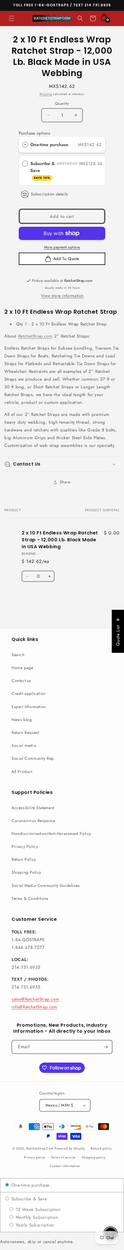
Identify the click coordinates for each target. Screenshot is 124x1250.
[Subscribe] (105, 1047)
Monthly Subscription (36, 1217)
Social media (24, 745)
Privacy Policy (25, 846)
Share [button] (65, 482)
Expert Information (29, 707)
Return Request (25, 732)
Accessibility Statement (33, 808)
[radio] (25, 144)
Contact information (65, 1166)
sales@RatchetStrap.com (35, 999)
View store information (62, 296)
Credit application (29, 693)
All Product (22, 771)
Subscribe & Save (42, 170)
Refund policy (101, 1148)
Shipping (45, 94)
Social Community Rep (33, 758)
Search (18, 655)
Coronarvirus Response (33, 820)
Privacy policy (34, 1157)
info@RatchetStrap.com (34, 1007)
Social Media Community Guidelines (46, 885)
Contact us (21, 680)
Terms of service (63, 1157)
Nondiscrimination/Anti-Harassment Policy (51, 833)
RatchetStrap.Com (39, 1148)
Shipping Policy (26, 872)
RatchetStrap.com (35, 336)
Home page (22, 667)
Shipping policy (94, 1157)
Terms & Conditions (30, 898)
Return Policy (24, 859)
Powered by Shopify (70, 1148)
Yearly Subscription (34, 1225)
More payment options (62, 247)
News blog (22, 719)
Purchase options (34, 133)
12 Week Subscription (37, 1209)
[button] (11, 18)
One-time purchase (49, 145)
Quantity (62, 103)
